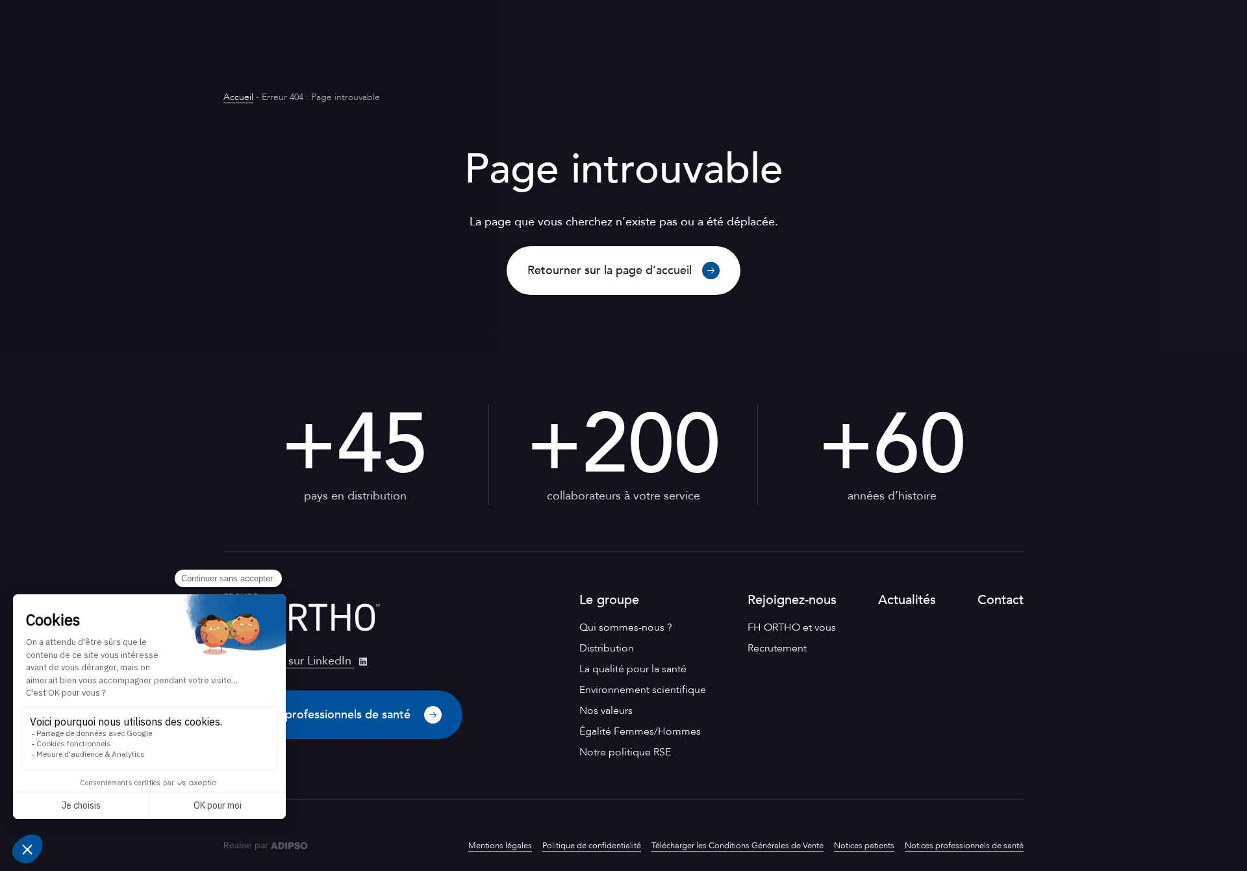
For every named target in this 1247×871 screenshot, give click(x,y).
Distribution (606, 648)
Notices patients (864, 846)
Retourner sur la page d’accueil (609, 270)
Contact (1000, 600)
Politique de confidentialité (591, 846)
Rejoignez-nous (792, 600)
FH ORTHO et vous (792, 627)
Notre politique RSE (625, 752)
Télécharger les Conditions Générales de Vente (737, 846)
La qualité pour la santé (632, 669)
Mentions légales (500, 846)
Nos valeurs (606, 710)
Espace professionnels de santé (329, 715)
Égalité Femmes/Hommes (640, 731)
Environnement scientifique (642, 690)
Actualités (907, 600)
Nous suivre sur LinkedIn (289, 661)
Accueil (238, 97)
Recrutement (777, 648)
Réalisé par (245, 845)
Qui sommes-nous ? (625, 627)
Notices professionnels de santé (964, 846)
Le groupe (609, 600)
